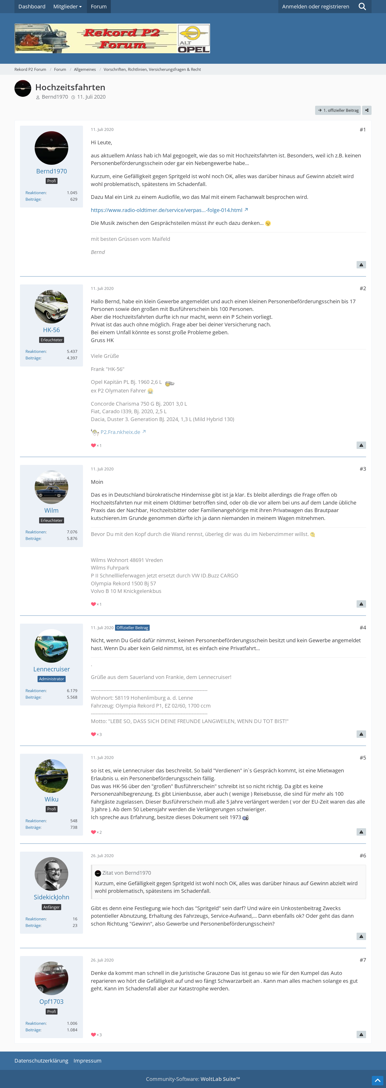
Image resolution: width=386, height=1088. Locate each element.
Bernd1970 (55, 96)
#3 (363, 468)
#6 (363, 855)
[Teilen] (367, 110)
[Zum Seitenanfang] (377, 1080)
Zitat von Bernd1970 (126, 872)
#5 (363, 757)
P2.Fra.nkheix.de (120, 432)
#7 (363, 959)
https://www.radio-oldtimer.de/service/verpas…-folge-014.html (166, 210)
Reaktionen (35, 192)
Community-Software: (193, 1078)
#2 (363, 288)
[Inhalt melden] (361, 264)
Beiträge (32, 199)
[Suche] (362, 6)
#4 (363, 627)
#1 (363, 129)
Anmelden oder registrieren (315, 6)
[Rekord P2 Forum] (193, 38)
